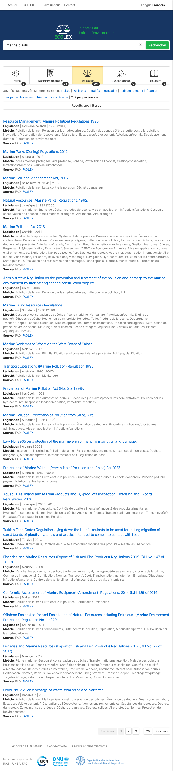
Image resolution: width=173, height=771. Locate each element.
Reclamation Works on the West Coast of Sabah (47, 344)
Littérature (149, 90)
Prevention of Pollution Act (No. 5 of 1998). (43, 388)
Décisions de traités (87, 90)
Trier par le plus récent (18, 97)
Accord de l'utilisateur (27, 746)
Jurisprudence (130, 90)
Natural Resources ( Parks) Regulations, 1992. (45, 200)
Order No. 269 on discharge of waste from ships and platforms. (53, 690)
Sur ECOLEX (30, 5)
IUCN (7, 763)
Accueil (12, 5)
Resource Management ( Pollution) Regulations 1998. (51, 121)
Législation (110, 90)
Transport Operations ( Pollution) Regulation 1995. (48, 366)
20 (148, 731)
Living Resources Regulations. (33, 305)
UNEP (16, 763)
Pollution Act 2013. (24, 227)
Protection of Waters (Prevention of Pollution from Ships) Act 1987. (62, 468)
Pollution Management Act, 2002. (36, 178)
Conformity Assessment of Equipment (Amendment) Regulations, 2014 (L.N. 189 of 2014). (81, 592)
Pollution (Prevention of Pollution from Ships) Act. (48, 415)
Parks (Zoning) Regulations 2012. (35, 152)
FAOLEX (27, 143)
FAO (25, 763)
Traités (66, 90)
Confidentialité (57, 746)
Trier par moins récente (52, 97)
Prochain (161, 731)
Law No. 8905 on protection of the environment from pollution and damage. (70, 441)
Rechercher (157, 45)
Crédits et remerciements (89, 746)
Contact (69, 5)
